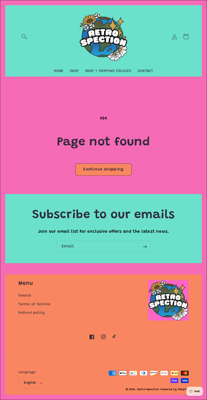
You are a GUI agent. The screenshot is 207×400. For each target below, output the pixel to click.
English (30, 382)
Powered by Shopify (175, 389)
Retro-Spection (148, 389)
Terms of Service (34, 304)
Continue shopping (103, 169)
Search (24, 296)
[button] (24, 36)
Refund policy (31, 313)
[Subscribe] (145, 247)
